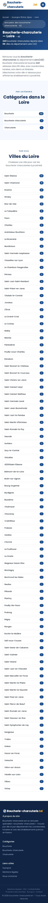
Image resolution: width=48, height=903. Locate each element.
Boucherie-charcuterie (22, 5)
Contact (39, 892)
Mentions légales (10, 872)
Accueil (6, 17)
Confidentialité (34, 889)
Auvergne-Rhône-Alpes (22, 17)
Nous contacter (10, 876)
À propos (7, 868)
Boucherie (7, 846)
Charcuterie (8, 854)
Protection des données (16, 892)
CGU (24, 889)
